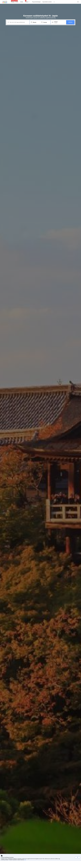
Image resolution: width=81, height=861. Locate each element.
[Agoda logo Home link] (5, 2)
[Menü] (53, 2)
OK (77, 857)
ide (25, 859)
